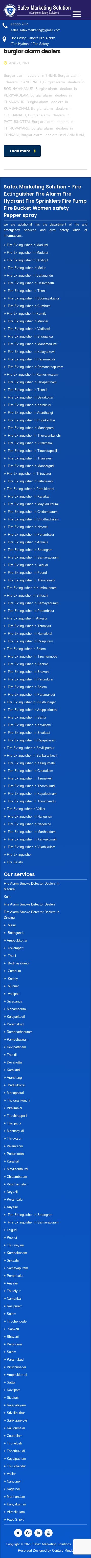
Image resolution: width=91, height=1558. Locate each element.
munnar (13, 986)
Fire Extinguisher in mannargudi (30, 466)
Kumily (12, 978)
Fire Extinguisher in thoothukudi (31, 786)
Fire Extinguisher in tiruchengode (32, 656)
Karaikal (13, 1161)
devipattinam (16, 1047)
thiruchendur (16, 1466)
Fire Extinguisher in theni (26, 291)
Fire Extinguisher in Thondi (27, 390)
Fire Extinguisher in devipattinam (32, 382)
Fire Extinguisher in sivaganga (30, 336)
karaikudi (13, 1070)
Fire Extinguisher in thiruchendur (31, 801)
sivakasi (13, 1398)
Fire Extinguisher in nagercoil (29, 824)
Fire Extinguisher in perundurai (30, 679)
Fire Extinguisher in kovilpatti (29, 725)
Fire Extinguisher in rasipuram (30, 641)
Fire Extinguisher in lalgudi (27, 565)
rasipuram (14, 1306)
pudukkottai (16, 1085)
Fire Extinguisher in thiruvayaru (31, 580)
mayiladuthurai (17, 1169)
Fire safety (15, 862)
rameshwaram (18, 1039)
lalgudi (12, 1230)
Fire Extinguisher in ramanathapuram (35, 367)
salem (11, 1314)
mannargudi (15, 1131)
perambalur (15, 1199)
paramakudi (15, 1024)
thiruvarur (14, 1138)
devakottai (14, 1062)
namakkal (14, 1298)
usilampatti (15, 948)
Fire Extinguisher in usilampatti (30, 283)
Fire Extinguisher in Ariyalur (27, 542)
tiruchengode (17, 1321)
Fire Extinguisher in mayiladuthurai (33, 504)
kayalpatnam (16, 1458)
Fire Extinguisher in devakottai (30, 397)
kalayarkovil (16, 1017)
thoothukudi (16, 1451)
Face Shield (15, 1519)
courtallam (14, 1436)
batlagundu (15, 933)
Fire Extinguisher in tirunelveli (29, 778)
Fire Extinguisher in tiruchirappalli (32, 451)
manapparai (15, 1093)
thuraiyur (13, 1291)
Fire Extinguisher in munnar (27, 321)
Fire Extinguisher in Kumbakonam (32, 588)
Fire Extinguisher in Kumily (27, 313)
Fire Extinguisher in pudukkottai (31, 420)
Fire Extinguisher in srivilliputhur (30, 748)
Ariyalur (12, 1207)
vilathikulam (16, 1512)
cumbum (14, 971)
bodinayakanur (18, 963)
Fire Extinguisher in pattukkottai (30, 489)
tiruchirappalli (17, 1116)
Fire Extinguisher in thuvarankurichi (34, 435)
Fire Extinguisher (19, 854)
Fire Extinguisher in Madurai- (28, 253)
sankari (13, 1329)
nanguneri (14, 1481)
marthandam (16, 1497)
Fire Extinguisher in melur (26, 268)
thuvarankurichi (18, 1100)
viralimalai (14, 1108)
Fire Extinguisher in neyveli (27, 527)
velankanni (15, 1146)
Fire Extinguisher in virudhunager (31, 702)
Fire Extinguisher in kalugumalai (31, 763)
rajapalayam (16, 1405)
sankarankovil (17, 1420)
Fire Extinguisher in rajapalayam (31, 740)
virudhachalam (18, 1184)
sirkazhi (13, 1260)
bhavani (13, 1337)
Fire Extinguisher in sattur (26, 717)
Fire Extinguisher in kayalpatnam (32, 794)
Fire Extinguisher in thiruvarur (29, 473)
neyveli (12, 1192)
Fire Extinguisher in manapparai (30, 428)
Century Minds (62, 1550)
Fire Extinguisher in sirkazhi (27, 595)
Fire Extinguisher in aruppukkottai (32, 710)
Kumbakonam (17, 1253)
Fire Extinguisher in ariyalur (27, 618)
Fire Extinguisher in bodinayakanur (33, 298)
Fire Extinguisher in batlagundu (30, 275)
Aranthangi (14, 1077)
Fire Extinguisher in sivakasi (28, 733)
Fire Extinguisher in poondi (27, 573)
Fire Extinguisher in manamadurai (32, 344)
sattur (11, 1382)
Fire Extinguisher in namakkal (29, 633)
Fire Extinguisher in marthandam (31, 832)
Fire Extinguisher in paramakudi (31, 359)
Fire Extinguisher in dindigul (27, 260)
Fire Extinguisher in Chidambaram (32, 512)
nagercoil (13, 1489)
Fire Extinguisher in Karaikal (28, 496)
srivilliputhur (16, 1413)
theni (11, 956)
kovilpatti (13, 1390)
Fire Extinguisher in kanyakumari (32, 839)
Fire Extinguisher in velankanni (30, 481)
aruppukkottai (17, 940)
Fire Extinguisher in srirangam (29, 550)
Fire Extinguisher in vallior (26, 809)
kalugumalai (16, 1428)
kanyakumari (16, 1504)
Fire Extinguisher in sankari (28, 664)
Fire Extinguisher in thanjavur (29, 458)
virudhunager (16, 1367)
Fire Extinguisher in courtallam (30, 771)
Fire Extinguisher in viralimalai (30, 443)
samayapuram (17, 1268)
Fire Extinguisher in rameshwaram (32, 374)
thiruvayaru (15, 1245)
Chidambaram (17, 1177)
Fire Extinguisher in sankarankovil (32, 755)
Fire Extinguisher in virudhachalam (33, 519)
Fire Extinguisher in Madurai (27, 245)
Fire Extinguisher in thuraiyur (29, 626)
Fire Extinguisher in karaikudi (29, 405)
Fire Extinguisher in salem (26, 649)
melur (11, 925)
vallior (11, 1474)
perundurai (14, 1344)
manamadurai (17, 1009)
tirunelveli (14, 1443)
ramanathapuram (20, 1032)
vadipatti (13, 994)
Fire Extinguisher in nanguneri (29, 816)
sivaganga (14, 1001)
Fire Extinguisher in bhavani (28, 672)
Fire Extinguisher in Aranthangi (30, 413)
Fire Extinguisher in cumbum (29, 306)
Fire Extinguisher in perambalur (30, 534)
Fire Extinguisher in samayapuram (33, 557)
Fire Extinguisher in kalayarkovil (31, 352)
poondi (12, 1237)
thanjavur (14, 1123)
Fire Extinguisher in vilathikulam (31, 847)
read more (20, 150)
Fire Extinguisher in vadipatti (28, 329)
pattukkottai (16, 1154)
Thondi (12, 1055)
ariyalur (12, 1283)
